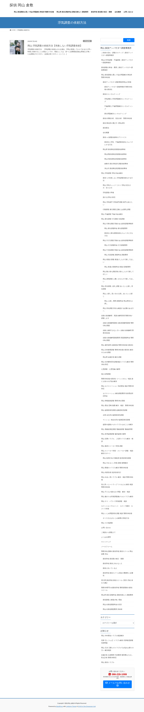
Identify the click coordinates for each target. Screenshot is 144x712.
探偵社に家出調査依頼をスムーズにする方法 (118, 234)
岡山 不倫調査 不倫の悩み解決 (112, 214)
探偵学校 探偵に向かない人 (112, 563)
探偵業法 (106, 128)
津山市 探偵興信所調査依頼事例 (115, 168)
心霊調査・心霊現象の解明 (110, 369)
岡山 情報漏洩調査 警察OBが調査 (113, 401)
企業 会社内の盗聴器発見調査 (113, 415)
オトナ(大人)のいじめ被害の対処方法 (116, 518)
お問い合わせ (106, 528)
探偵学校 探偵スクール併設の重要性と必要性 (118, 574)
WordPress (59, 706)
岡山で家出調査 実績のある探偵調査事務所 (118, 224)
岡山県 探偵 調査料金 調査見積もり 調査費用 (117, 595)
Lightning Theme (71, 706)
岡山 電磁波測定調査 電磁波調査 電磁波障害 (117, 429)
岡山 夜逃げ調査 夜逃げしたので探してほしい (118, 261)
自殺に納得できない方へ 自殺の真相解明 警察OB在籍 (118, 331)
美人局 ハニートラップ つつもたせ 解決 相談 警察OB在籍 (117, 486)
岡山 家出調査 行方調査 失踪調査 (113, 219)
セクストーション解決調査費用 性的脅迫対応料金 (118, 394)
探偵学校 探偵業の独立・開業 (113, 559)
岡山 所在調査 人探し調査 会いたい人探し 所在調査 (117, 287)
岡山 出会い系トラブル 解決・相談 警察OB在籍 (117, 478)
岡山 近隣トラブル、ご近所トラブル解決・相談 (117, 440)
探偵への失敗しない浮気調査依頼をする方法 (118, 179)
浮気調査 (87, 41)
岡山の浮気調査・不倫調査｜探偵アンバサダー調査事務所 (117, 61)
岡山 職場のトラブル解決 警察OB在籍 (114, 468)
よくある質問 (106, 537)
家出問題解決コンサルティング (115, 114)
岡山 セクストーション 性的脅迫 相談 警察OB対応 (117, 387)
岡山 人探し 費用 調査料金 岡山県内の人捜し (118, 302)
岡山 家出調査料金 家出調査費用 (115, 228)
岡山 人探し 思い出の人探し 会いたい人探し (118, 295)
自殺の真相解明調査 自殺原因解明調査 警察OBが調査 (118, 324)
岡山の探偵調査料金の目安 (112, 604)
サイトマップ (106, 542)
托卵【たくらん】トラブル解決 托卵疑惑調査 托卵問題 (117, 641)
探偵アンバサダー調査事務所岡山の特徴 (117, 82)
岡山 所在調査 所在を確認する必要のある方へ (118, 309)
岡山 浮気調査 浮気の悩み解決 (112, 173)
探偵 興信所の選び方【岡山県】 (114, 123)
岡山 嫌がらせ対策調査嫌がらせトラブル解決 (117, 496)
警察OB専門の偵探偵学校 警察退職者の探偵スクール (116, 589)
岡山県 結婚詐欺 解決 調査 (112, 357)
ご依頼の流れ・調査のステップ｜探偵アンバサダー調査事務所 (117, 54)
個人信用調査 (106, 374)
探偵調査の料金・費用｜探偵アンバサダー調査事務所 (117, 68)
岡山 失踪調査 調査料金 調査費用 (116, 255)
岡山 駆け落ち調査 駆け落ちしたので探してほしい (118, 273)
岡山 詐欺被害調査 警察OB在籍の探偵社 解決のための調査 (117, 351)
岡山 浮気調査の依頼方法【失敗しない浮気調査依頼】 (55, 45)
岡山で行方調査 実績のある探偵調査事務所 (118, 240)
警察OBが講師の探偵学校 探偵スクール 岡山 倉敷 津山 (117, 552)
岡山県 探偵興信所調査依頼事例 (114, 149)
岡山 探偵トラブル (107, 662)
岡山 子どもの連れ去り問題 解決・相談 (115, 492)
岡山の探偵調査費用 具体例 (112, 609)
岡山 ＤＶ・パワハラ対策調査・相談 (114, 501)
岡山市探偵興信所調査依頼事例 (115, 159)
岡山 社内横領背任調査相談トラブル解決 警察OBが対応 (117, 363)
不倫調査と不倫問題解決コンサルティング (118, 107)
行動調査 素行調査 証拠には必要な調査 (116, 209)
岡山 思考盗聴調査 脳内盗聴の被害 (114, 434)
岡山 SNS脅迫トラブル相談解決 (112, 635)
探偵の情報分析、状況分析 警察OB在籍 (117, 118)
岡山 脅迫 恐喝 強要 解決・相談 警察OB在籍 (117, 405)
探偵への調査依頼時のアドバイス (114, 137)
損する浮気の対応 (109, 197)
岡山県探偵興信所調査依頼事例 (115, 154)
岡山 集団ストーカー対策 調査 (112, 446)
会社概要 (106, 132)
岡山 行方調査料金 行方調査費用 (115, 245)
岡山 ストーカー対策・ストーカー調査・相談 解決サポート (117, 452)
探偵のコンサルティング (111, 94)
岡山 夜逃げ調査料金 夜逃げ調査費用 (117, 267)
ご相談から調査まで (108, 532)
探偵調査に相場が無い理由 (112, 600)
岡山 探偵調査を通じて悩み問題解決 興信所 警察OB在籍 (116, 76)
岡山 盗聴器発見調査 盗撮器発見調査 (114, 410)
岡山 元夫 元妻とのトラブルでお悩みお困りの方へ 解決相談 (117, 649)
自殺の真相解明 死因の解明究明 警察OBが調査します (116, 317)
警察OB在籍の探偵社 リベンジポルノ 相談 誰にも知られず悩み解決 (117, 380)
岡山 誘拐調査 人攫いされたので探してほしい (118, 280)
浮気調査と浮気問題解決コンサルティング (118, 100)
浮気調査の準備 (108, 192)
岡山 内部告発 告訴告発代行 (111, 472)
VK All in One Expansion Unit (87, 706)
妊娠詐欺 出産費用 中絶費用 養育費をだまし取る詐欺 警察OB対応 (117, 656)
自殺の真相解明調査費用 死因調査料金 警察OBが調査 (118, 339)
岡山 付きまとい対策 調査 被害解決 (115, 463)
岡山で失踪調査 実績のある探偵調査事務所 (118, 250)
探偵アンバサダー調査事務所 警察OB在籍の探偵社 (118, 88)
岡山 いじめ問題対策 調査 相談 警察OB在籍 (116, 513)
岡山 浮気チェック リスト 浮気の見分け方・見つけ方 (117, 186)
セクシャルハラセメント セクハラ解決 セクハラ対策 (117, 507)
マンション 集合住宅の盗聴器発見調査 (116, 420)
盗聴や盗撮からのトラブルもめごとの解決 (118, 424)
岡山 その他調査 (107, 523)
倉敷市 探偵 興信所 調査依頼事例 (116, 164)
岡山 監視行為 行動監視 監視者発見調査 (117, 458)
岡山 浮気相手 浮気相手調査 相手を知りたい (118, 203)
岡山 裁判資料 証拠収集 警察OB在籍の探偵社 (117, 345)
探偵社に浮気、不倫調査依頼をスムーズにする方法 (118, 143)
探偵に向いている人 (110, 568)
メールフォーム (106, 546)
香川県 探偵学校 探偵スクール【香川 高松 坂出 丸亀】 (117, 581)
